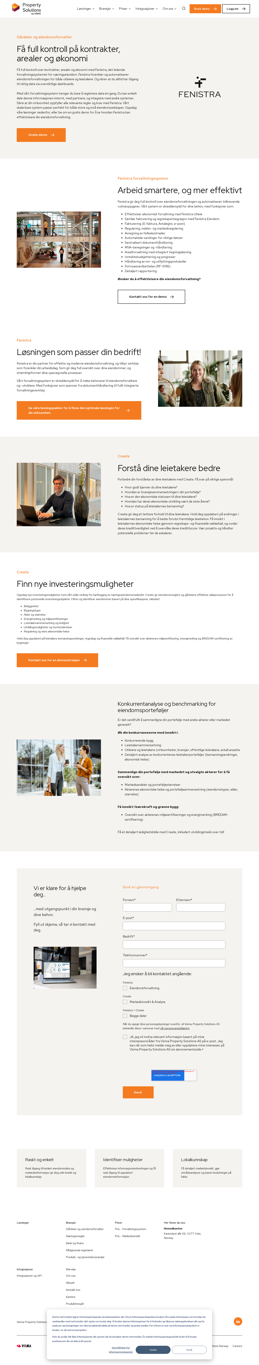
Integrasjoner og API (29, 1276)
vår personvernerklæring (174, 1028)
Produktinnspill (75, 1304)
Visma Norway (219, 1346)
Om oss (71, 1276)
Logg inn (232, 9)
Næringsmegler (75, 1236)
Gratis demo (37, 135)
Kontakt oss (73, 1290)
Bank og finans (75, 1243)
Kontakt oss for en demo (148, 297)
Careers (237, 1346)
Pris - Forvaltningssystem (130, 1229)
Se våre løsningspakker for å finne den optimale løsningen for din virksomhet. (74, 410)
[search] (183, 8)
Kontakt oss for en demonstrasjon (54, 660)
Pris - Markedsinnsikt (127, 1236)
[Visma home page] (24, 1346)
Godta (153, 1349)
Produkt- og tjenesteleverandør (85, 1257)
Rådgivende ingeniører (79, 1250)
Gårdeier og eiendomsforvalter (85, 1229)
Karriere (70, 1297)
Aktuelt (70, 1283)
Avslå (189, 1349)
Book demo (202, 9)
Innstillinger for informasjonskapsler (121, 1350)
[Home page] (26, 8)
